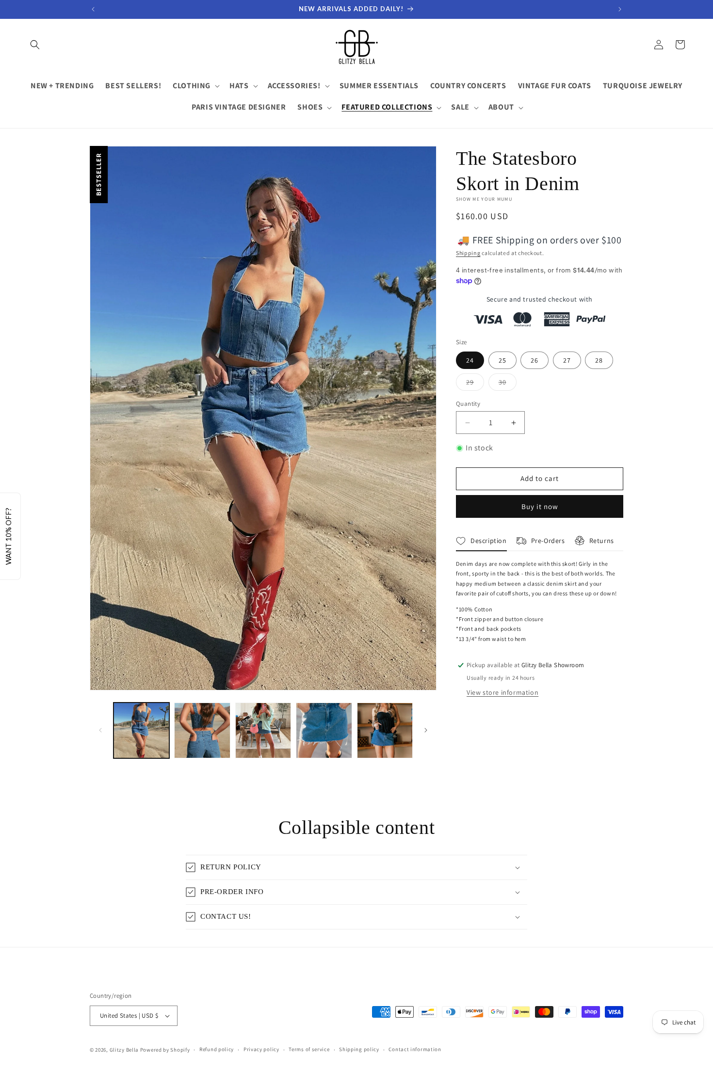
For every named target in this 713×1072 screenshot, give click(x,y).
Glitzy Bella (124, 1049)
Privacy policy (261, 1049)
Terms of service (309, 1049)
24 (470, 360)
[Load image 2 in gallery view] (202, 730)
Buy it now (539, 506)
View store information (502, 692)
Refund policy (216, 1049)
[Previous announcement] (93, 9)
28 (599, 360)
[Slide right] (426, 730)
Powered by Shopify (165, 1049)
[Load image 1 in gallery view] (141, 730)
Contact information (415, 1049)
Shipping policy (359, 1049)
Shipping (468, 252)
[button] (35, 44)
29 (475, 384)
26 (534, 360)
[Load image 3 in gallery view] (263, 730)
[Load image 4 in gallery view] (324, 730)
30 (508, 384)
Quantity (468, 404)
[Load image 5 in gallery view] (385, 730)
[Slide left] (100, 730)
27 (567, 360)
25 (502, 360)
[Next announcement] (620, 9)
